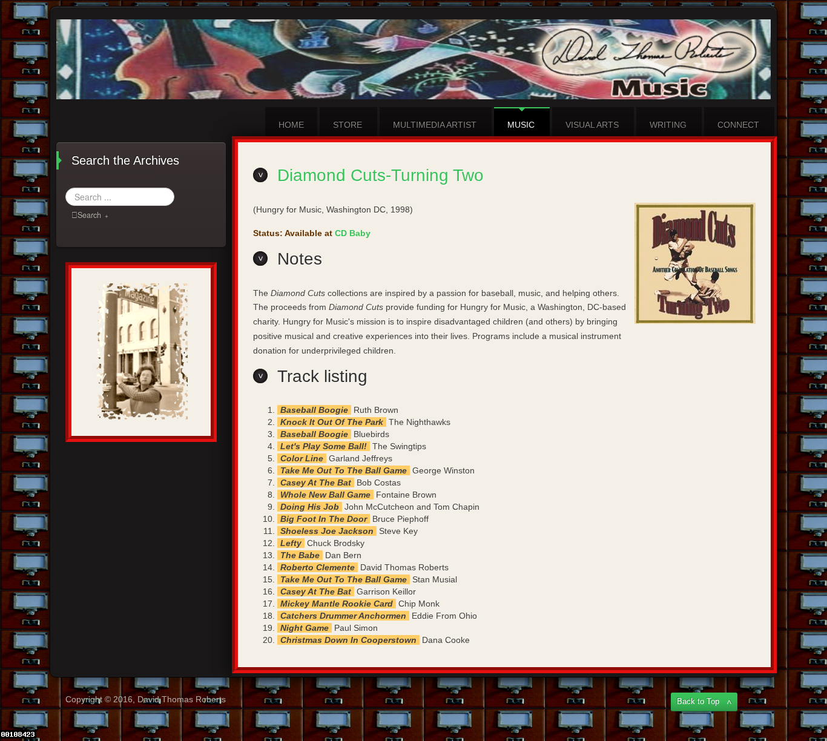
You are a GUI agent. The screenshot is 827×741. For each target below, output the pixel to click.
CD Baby (353, 233)
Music (521, 125)
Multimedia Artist (434, 125)
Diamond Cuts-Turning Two (380, 175)
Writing (668, 125)
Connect (738, 125)
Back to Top (698, 701)
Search (89, 214)
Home (291, 125)
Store (347, 125)
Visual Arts (592, 125)
